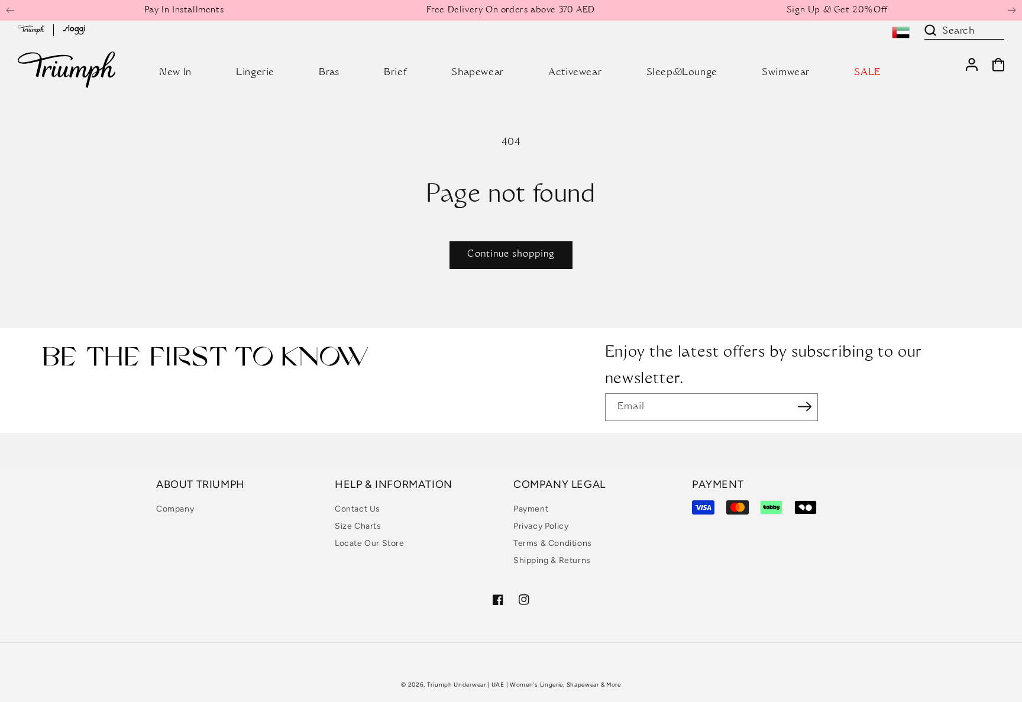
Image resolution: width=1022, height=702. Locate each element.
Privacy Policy (540, 526)
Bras (329, 72)
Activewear (574, 72)
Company (175, 509)
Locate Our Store (370, 543)
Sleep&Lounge (681, 72)
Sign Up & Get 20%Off (837, 11)
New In (175, 72)
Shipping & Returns (552, 560)
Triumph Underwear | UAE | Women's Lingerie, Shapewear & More (524, 684)
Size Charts (358, 526)
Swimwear (786, 72)
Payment (530, 509)
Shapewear (477, 72)
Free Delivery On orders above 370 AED (510, 11)
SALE (867, 72)
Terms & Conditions (552, 543)
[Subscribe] (805, 406)
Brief (395, 72)
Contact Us (357, 509)
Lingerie (255, 72)
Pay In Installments (184, 11)
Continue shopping (511, 254)
